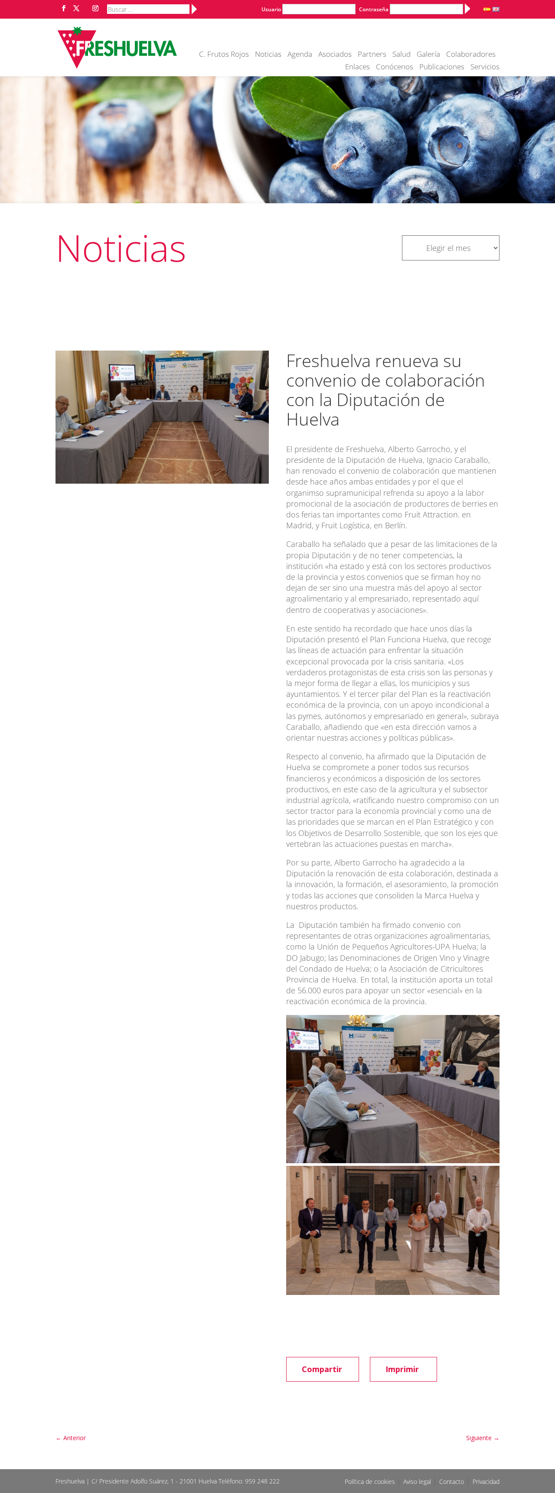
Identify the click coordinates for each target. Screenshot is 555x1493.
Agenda (299, 55)
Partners (372, 55)
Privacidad (486, 1481)
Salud (401, 55)
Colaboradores (471, 55)
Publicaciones (441, 68)
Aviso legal (418, 1481)
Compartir (322, 1369)
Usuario (271, 9)
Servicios (485, 68)
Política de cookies (371, 1481)
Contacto (451, 1481)
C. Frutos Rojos (224, 55)
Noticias (268, 55)
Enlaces (357, 68)
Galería (428, 55)
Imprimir (402, 1369)
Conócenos (394, 68)
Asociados (335, 55)
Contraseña (373, 9)
